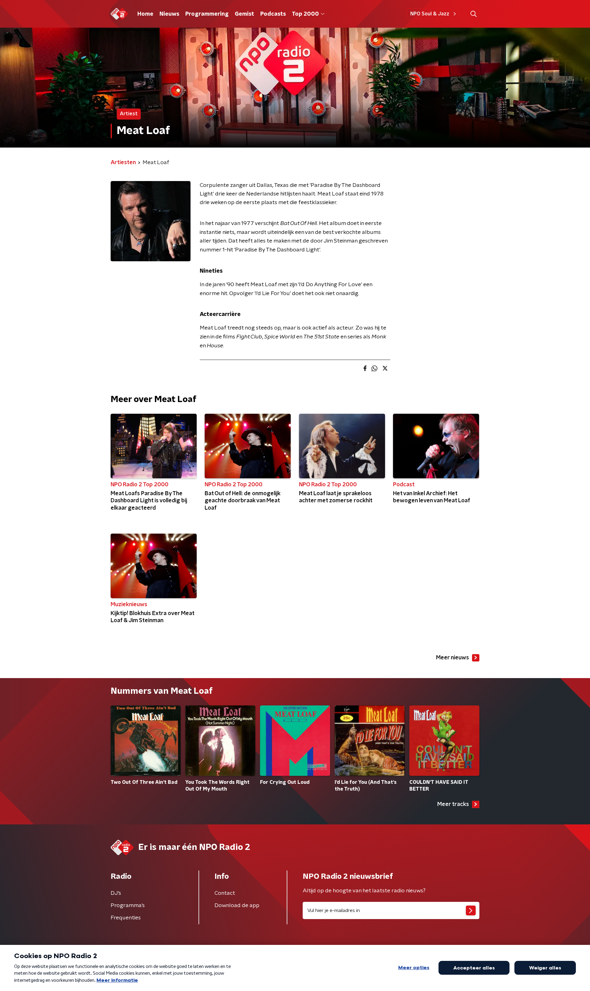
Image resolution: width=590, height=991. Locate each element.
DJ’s (116, 893)
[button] (473, 14)
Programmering (207, 14)
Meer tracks (453, 804)
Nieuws (169, 14)
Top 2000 (305, 14)
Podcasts (273, 14)
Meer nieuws (452, 658)
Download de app (236, 905)
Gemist (244, 14)
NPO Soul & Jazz (429, 13)
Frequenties (126, 918)
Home (145, 14)
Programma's (128, 905)
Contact (224, 893)
